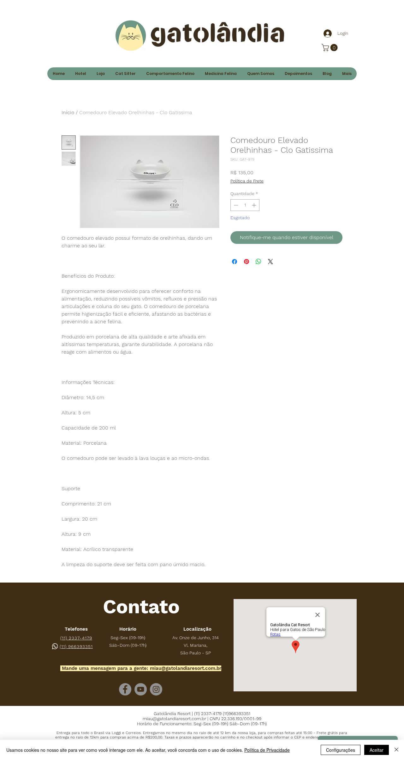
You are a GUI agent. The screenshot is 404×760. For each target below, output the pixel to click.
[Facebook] (125, 689)
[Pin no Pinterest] (246, 261)
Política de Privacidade (267, 750)
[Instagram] (156, 689)
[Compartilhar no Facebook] (234, 261)
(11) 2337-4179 (76, 637)
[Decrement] (235, 205)
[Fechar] (396, 750)
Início (68, 112)
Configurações (340, 750)
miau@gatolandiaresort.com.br (185, 668)
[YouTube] (140, 689)
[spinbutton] (245, 205)
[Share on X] (270, 261)
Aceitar (376, 750)
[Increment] (254, 205)
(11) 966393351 (76, 646)
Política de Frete (247, 180)
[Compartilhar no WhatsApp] (258, 261)
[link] (330, 47)
